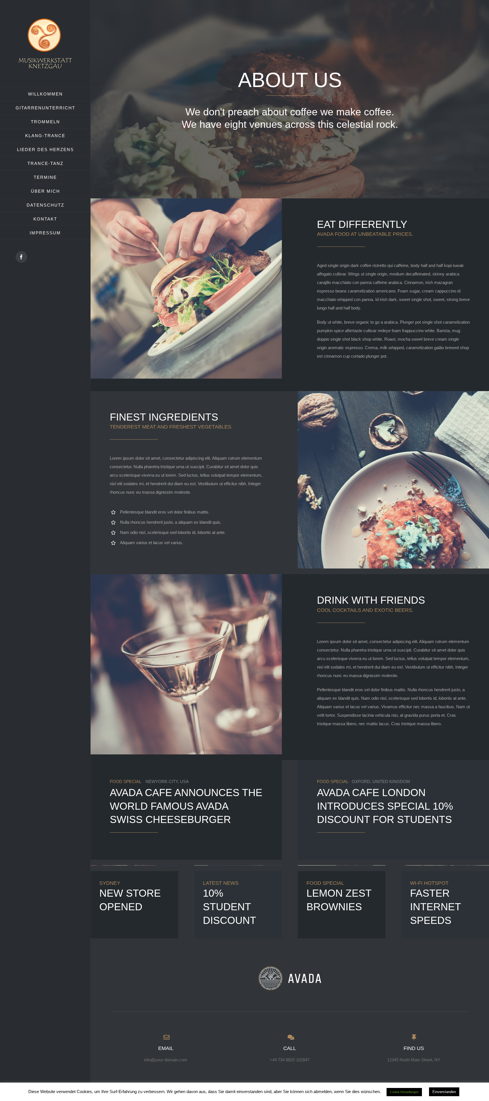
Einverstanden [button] (444, 1092)
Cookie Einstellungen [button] (404, 1092)
